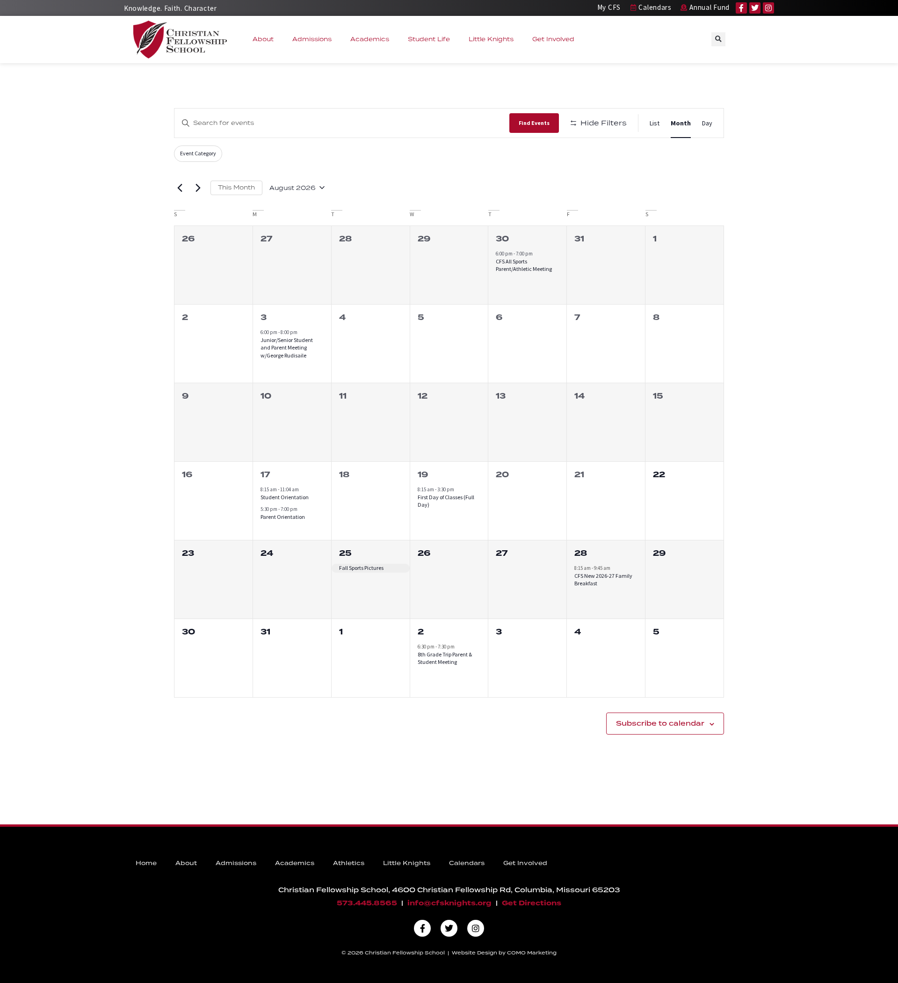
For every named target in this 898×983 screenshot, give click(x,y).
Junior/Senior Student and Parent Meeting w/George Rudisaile (287, 347)
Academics (369, 39)
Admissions (312, 39)
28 (580, 553)
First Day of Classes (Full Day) (446, 501)
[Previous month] (179, 187)
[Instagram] (768, 8)
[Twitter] (754, 8)
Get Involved (553, 39)
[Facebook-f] (741, 8)
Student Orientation (285, 497)
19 (423, 475)
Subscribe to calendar (660, 723)
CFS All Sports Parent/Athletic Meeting (524, 265)
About (263, 39)
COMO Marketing (532, 952)
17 (265, 475)
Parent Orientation (283, 516)
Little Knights (491, 39)
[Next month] (197, 187)
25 (345, 553)
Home (146, 863)
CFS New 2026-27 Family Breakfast (603, 579)
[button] (718, 39)
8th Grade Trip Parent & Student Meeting (445, 658)
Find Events (534, 122)
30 (502, 239)
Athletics (348, 863)
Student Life (429, 39)
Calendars (467, 863)
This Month (236, 187)
